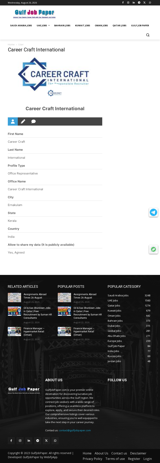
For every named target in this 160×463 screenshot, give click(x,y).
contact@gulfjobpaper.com (75, 430)
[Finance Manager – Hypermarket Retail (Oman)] (14, 331)
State (12, 213)
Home (11, 44)
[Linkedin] (134, 3)
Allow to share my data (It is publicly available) (41, 244)
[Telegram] (139, 3)
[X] (144, 3)
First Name (15, 134)
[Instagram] (128, 3)
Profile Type (16, 165)
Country (13, 229)
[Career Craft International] (55, 93)
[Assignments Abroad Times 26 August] (14, 297)
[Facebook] (123, 3)
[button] (147, 35)
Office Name (17, 181)
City (11, 197)
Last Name (15, 149)
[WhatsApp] (150, 3)
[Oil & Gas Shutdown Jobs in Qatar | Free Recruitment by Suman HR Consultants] (14, 311)
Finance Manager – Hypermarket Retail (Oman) (34, 331)
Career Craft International (55, 108)
